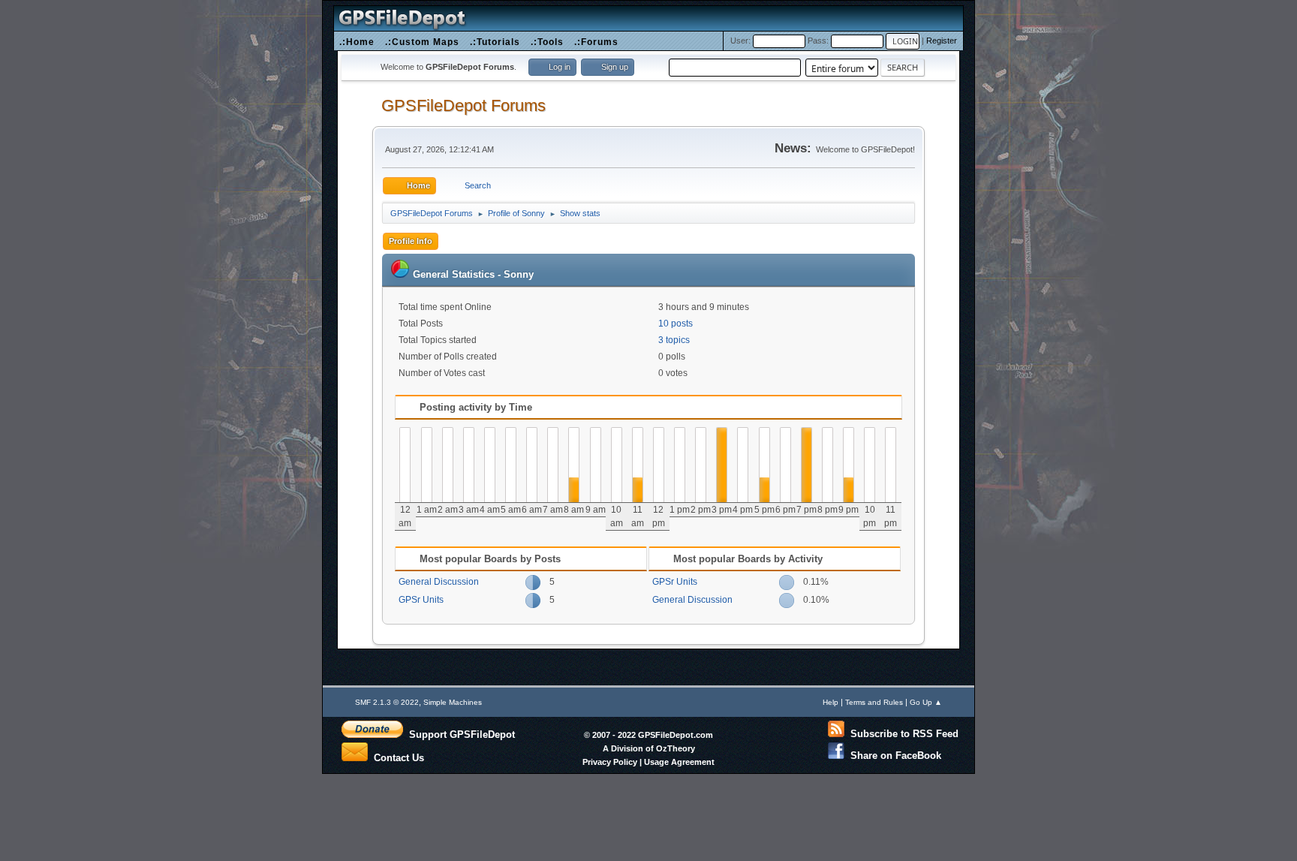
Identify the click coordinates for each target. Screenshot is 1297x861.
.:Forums (596, 42)
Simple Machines (452, 702)
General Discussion (439, 582)
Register (941, 40)
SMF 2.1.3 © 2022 (387, 702)
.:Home (357, 42)
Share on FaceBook (892, 755)
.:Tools (547, 42)
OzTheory (675, 748)
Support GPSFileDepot (459, 734)
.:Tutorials (495, 42)
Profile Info (410, 240)
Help (830, 702)
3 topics (674, 340)
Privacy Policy (609, 761)
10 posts (675, 323)
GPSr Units (421, 600)
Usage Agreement (679, 761)
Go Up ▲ (926, 702)
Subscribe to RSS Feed (901, 733)
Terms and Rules (874, 702)
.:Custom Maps (422, 42)
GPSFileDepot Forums (463, 105)
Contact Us (396, 756)
